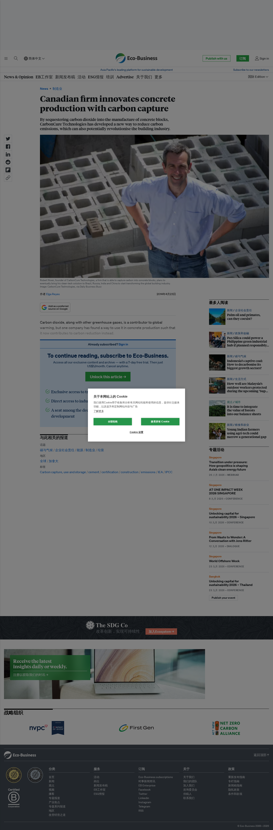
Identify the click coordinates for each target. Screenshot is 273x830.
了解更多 (99, 411)
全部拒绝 (113, 421)
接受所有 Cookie (160, 421)
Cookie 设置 (136, 432)
